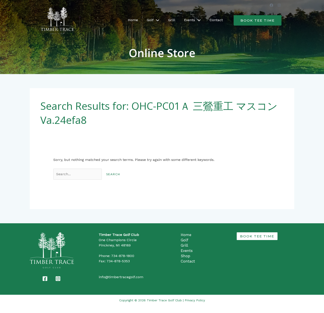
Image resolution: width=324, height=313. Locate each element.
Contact (216, 20)
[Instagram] (58, 279)
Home (133, 20)
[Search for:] (78, 174)
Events (189, 20)
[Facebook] (45, 279)
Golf (150, 20)
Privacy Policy (195, 300)
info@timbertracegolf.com (121, 277)
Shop (185, 256)
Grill (171, 20)
